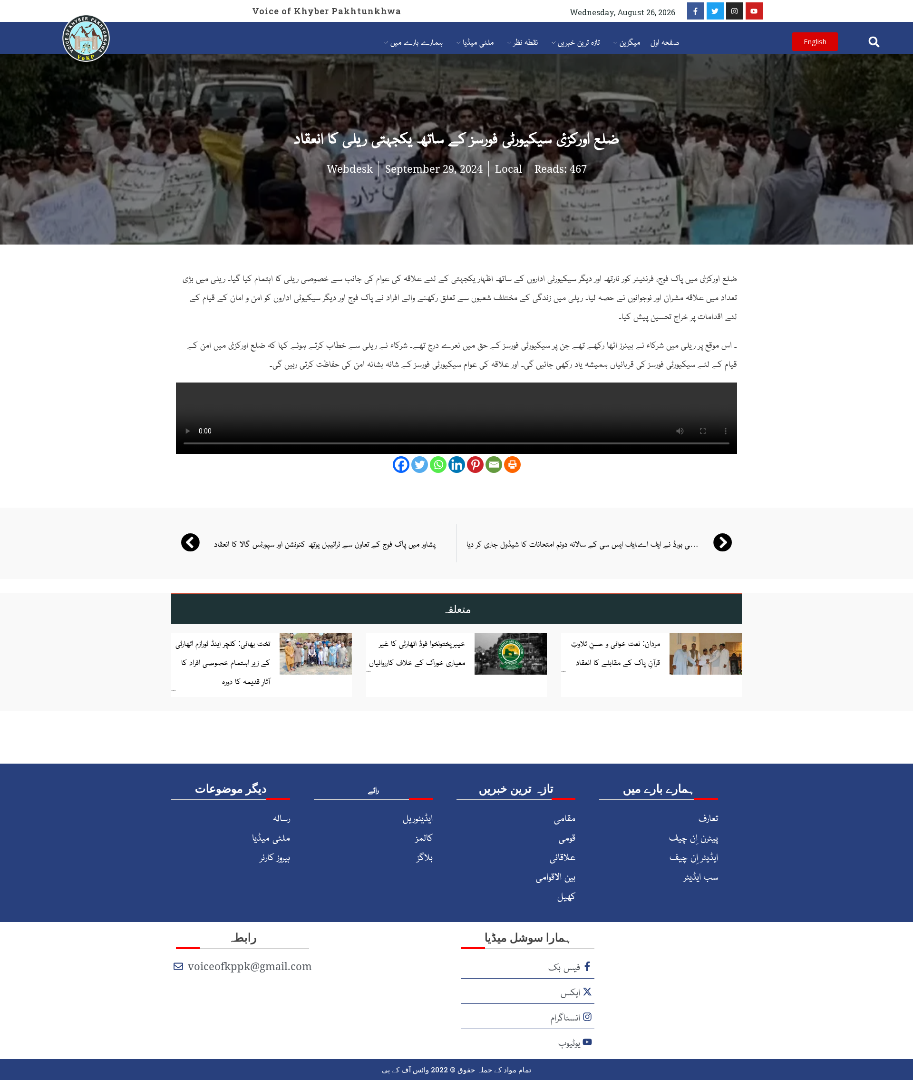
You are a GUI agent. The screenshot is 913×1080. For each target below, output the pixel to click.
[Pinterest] (475, 464)
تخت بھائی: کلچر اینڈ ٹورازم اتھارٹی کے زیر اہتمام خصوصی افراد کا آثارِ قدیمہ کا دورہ (222, 662)
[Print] (512, 464)
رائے (373, 789)
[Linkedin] (456, 464)
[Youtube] (754, 11)
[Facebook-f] (695, 11)
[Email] (494, 464)
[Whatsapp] (438, 464)
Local (508, 168)
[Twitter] (715, 11)
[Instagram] (734, 11)
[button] (874, 41)
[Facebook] (401, 464)
